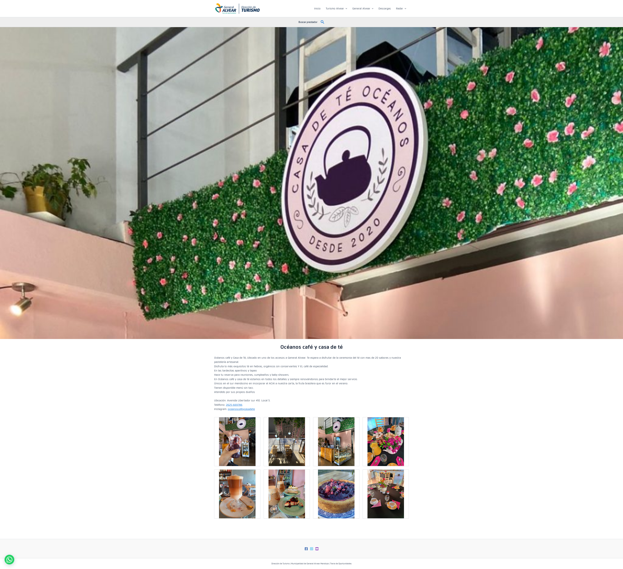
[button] (345, 8)
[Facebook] (306, 548)
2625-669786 (234, 404)
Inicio (317, 8)
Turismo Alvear (335, 8)
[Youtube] (317, 548)
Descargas (385, 8)
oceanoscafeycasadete (241, 409)
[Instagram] (311, 548)
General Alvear (361, 8)
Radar (399, 8)
